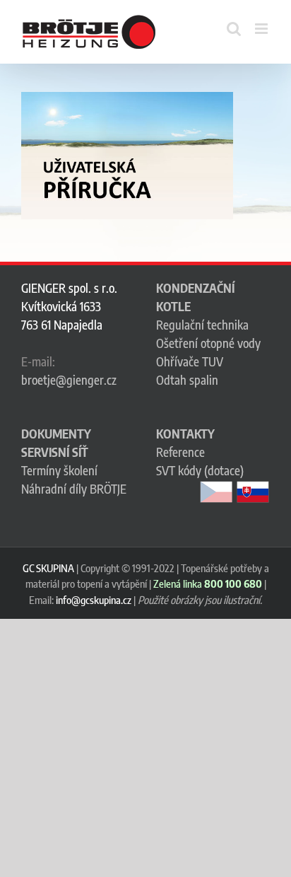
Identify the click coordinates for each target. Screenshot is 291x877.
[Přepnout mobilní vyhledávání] (234, 28)
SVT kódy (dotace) (200, 470)
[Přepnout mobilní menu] (262, 28)
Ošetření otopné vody (208, 343)
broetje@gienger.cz (69, 380)
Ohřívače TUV (189, 361)
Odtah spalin (187, 380)
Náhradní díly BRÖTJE (73, 488)
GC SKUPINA (48, 568)
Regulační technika (202, 324)
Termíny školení (59, 470)
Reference (180, 452)
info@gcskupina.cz (93, 599)
